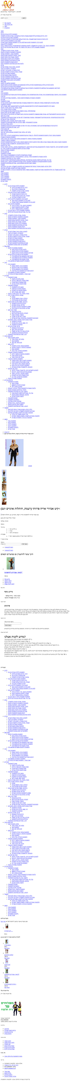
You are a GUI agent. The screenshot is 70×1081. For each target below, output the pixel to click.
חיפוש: (2, 18)
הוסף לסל (7, 948)
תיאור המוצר (7, 580)
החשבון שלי (7, 23)
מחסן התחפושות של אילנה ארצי (13, 1056)
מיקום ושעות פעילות (10, 1030)
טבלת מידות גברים (9, 1047)
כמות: (2, 544)
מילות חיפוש (7, 1073)
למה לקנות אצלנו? (9, 584)
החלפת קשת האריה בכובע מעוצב (21, 536)
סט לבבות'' (7, 964)
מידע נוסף (7, 579)
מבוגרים (14, 532)
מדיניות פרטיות (8, 1032)
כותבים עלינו (7, 1033)
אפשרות (3, 534)
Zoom (30, 466)
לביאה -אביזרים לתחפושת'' (13, 572)
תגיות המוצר (7, 582)
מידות (3, 527)
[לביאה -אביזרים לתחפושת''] (10, 569)
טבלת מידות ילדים (9, 1049)
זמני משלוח (7, 1044)
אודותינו (6, 1028)
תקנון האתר (7, 1041)
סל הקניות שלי (8, 24)
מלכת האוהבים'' (8, 955)
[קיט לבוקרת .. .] (6, 928)
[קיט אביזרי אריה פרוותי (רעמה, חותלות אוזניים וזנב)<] (14, 466)
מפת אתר (7, 1071)
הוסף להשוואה (9, 547)
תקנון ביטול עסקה (9, 1042)
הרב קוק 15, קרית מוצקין (11, 1065)
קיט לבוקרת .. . (8, 931)
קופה (5, 26)
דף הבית (6, 432)
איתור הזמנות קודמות (10, 1076)
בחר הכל (3, 921)
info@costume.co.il (10, 1068)
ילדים (13, 529)
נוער (11, 531)
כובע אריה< (7, 945)
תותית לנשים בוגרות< (10, 984)
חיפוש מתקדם (8, 1074)
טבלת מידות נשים (9, 1046)
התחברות (7, 28)
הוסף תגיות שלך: (9, 621)
